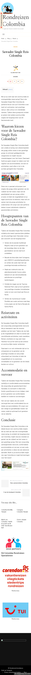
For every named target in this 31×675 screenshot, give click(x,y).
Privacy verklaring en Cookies (12, 672)
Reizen (16, 46)
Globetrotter (15, 72)
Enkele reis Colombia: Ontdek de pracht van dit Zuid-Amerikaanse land (6, 523)
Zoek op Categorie (6, 670)
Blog (25, 672)
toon (10, 89)
